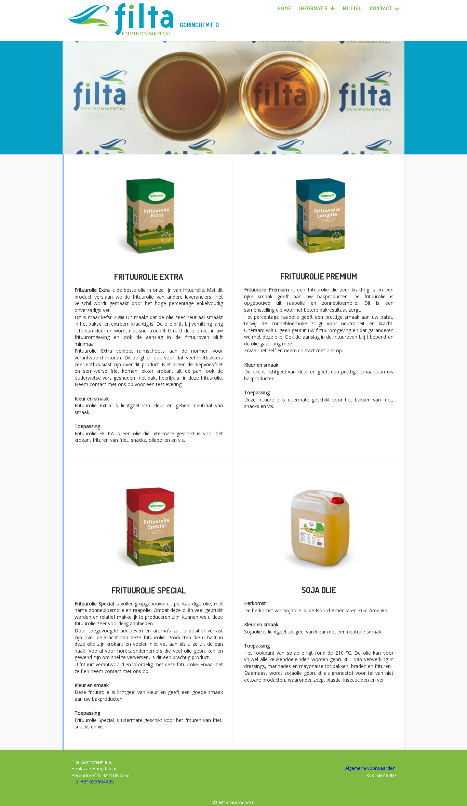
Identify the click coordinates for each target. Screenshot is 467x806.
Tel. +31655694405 (92, 781)
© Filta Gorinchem (234, 802)
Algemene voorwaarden (370, 768)
